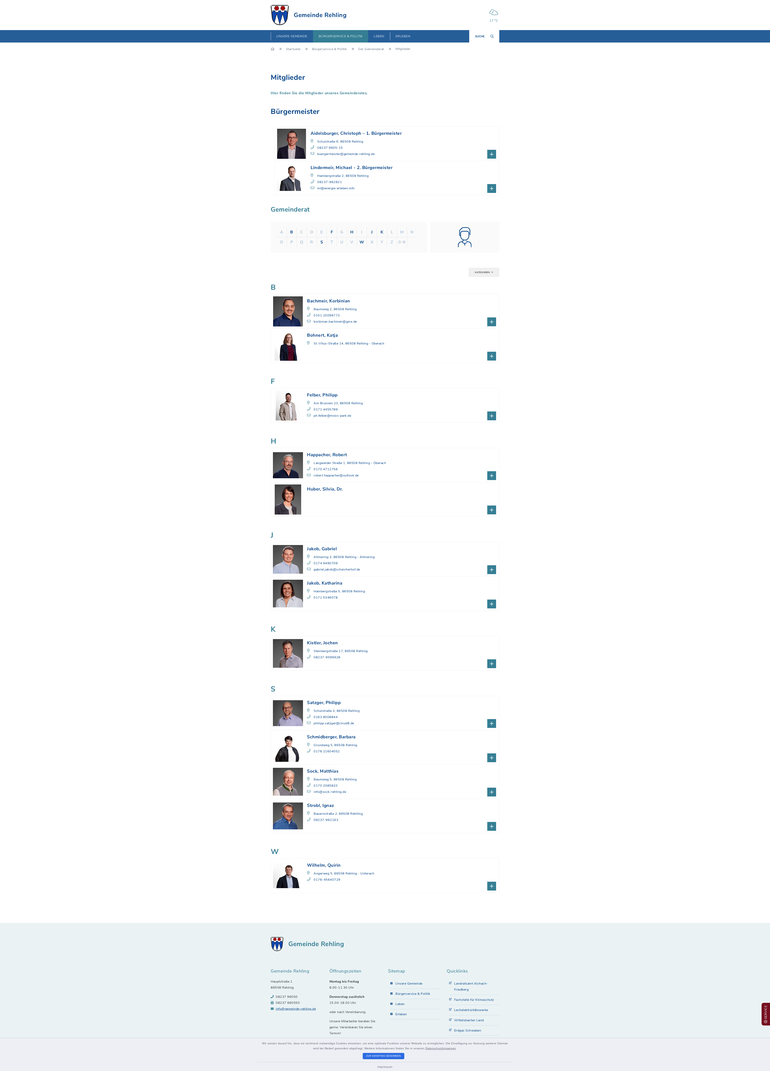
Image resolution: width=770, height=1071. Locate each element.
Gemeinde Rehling (320, 15)
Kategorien (482, 272)
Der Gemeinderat (371, 49)
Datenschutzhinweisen (441, 1048)
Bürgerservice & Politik (330, 49)
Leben (400, 1004)
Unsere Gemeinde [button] (291, 36)
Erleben (401, 1014)
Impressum (385, 1066)
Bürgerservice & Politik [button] (341, 36)
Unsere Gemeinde (408, 983)
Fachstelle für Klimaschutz (474, 1000)
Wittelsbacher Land (469, 1020)
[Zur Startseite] (273, 49)
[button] (385, 311)
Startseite (294, 49)
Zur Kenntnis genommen (383, 1056)
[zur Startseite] (280, 15)
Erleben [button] (403, 36)
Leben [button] (379, 36)
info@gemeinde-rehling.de (296, 1009)
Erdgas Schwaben (467, 1030)
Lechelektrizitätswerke (471, 1010)
